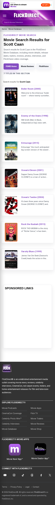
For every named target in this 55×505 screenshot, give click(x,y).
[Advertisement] (27, 319)
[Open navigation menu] (4, 16)
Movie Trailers (37, 418)
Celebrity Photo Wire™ (11, 418)
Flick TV (34, 413)
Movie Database (15, 29)
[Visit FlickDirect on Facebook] (41, 475)
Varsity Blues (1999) (31, 251)
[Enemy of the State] (11, 116)
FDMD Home (11, 66)
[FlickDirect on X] (50, 475)
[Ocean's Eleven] (11, 170)
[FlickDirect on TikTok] (23, 475)
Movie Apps (36, 408)
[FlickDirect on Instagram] (14, 475)
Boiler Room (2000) (31, 88)
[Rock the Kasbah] (11, 224)
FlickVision (44, 66)
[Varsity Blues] (11, 252)
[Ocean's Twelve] (11, 197)
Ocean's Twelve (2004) (32, 197)
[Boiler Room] (11, 89)
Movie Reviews (27, 66)
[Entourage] (11, 143)
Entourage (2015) (30, 143)
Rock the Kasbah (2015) (33, 224)
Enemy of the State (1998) (34, 116)
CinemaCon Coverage (12, 413)
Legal (27, 487)
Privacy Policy (16, 487)
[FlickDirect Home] (27, 15)
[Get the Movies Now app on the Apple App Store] (27, 5)
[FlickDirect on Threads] (32, 475)
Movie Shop (36, 429)
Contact (36, 487)
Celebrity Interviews (10, 424)
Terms (4, 487)
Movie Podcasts (9, 408)
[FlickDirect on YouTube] (5, 475)
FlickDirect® (39, 492)
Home (4, 29)
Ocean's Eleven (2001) (32, 170)
